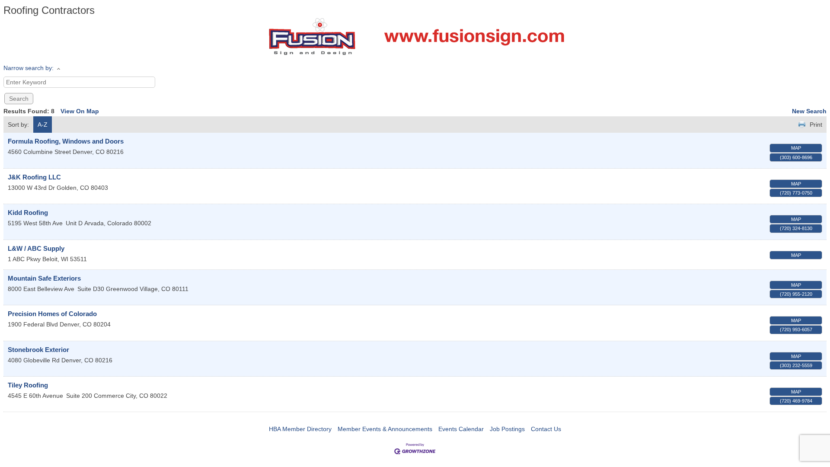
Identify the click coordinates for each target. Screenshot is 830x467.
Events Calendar (461, 428)
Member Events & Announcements (385, 428)
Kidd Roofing (28, 212)
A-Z (43, 124)
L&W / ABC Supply (36, 248)
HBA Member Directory (300, 428)
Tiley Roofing (28, 385)
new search (809, 111)
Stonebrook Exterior (38, 349)
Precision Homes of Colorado (52, 313)
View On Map (80, 111)
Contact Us (546, 428)
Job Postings (507, 428)
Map (796, 147)
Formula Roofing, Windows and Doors (66, 141)
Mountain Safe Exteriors (44, 278)
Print (816, 124)
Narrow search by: (28, 67)
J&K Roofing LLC (34, 177)
